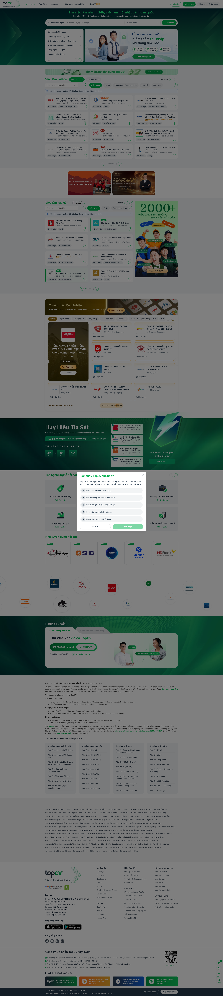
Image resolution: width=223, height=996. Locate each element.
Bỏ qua (95, 527)
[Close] (143, 475)
